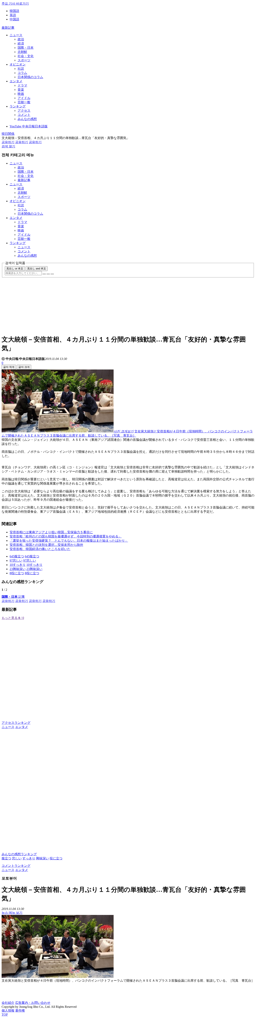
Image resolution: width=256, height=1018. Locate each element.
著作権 (20, 1010)
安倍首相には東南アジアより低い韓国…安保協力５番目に (51, 532)
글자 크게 (24, 366)
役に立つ (56, 858)
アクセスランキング (16, 722)
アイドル (24, 98)
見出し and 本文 (36, 268)
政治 (21, 39)
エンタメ (16, 81)
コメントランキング (16, 865)
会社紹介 (8, 1002)
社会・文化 (26, 56)
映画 (21, 93)
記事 (13, 596)
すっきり (28, 858)
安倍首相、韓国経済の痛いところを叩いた (40, 549)
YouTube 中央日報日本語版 (29, 126)
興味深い (42, 858)
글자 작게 (8, 366)
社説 (21, 68)
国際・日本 (26, 47)
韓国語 (14, 11)
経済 (21, 43)
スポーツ (24, 60)
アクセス (24, 110)
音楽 (21, 89)
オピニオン (18, 64)
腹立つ (6, 858)
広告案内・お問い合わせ (32, 1002)
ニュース (16, 35)
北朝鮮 (22, 52)
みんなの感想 (27, 119)
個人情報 (8, 1010)
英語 (13, 15)
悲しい (17, 858)
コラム (22, 72)
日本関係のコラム (30, 77)
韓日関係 (8, 133)
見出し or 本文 (14, 268)
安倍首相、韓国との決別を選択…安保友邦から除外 (46, 544)
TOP (5, 1014)
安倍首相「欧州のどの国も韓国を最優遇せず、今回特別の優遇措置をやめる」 (66, 536)
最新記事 (8, 27)
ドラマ (22, 85)
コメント (24, 114)
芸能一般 (24, 102)
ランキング (18, 106)
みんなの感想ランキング (19, 854)
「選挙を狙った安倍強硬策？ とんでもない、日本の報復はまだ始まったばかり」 (69, 540)
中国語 (14, 19)
